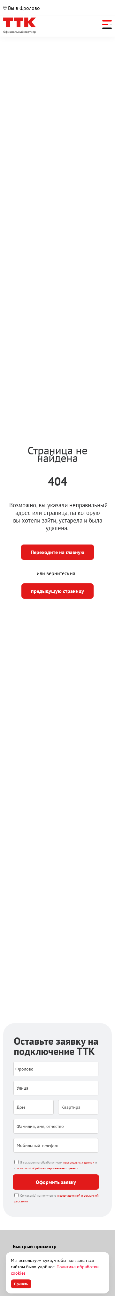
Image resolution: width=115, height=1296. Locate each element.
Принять (21, 1283)
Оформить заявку (56, 1182)
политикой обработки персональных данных (47, 1168)
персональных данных (78, 1162)
